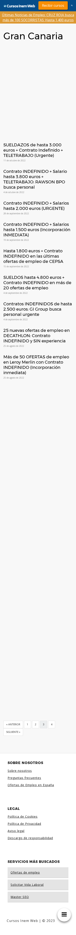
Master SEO (20, 897)
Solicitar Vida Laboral (27, 885)
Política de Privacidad (24, 824)
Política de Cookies (23, 816)
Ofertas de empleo (25, 872)
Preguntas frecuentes (24, 778)
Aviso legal (16, 831)
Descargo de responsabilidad (30, 838)
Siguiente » (13, 732)
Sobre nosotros (20, 771)
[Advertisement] (38, 85)
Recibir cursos (53, 5)
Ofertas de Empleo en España (31, 785)
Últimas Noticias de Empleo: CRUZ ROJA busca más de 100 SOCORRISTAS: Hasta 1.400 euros (38, 17)
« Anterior (13, 724)
